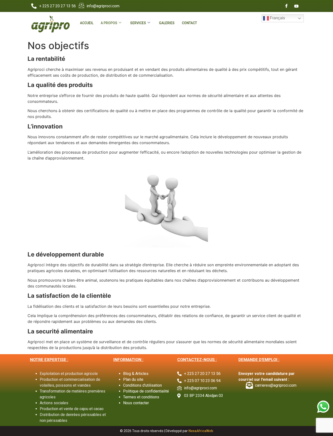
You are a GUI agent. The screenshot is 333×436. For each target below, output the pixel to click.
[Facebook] (286, 6)
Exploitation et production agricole (69, 373)
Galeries (167, 23)
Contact (189, 23)
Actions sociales (54, 403)
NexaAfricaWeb (200, 431)
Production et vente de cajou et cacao (72, 408)
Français (277, 18)
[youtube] (296, 6)
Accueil (86, 23)
